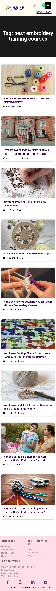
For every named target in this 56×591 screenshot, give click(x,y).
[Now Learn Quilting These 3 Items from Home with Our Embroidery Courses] (28, 334)
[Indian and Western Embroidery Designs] (28, 235)
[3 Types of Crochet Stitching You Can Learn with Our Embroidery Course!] (28, 489)
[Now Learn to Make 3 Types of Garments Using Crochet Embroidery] (28, 386)
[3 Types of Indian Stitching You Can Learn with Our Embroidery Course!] (28, 438)
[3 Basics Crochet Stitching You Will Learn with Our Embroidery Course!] (28, 283)
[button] (44, 12)
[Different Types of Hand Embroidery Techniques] (28, 183)
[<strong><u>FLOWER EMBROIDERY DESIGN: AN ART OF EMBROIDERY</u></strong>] (28, 80)
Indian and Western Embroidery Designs (27, 253)
